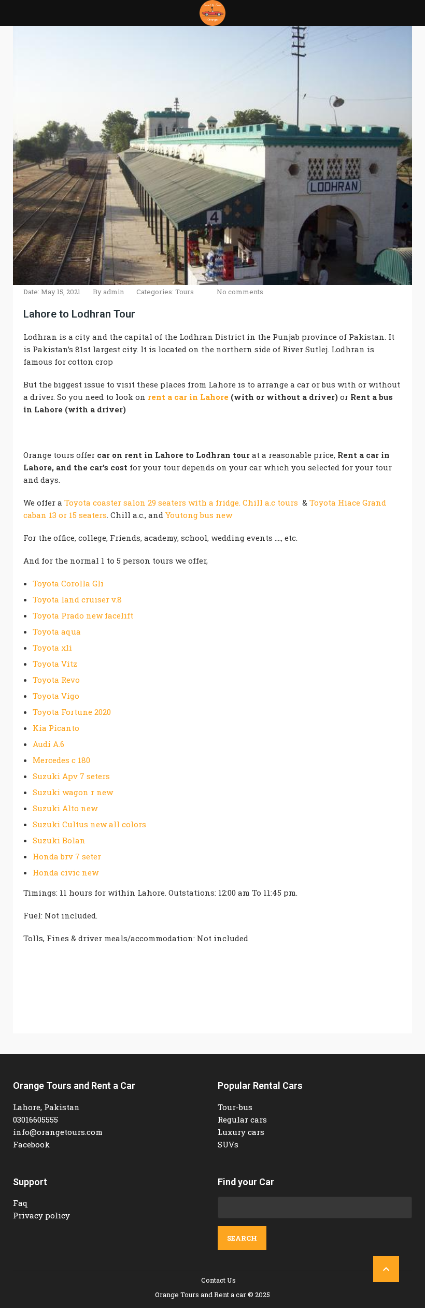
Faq (20, 1203)
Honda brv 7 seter (67, 856)
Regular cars (242, 1119)
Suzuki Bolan (59, 840)
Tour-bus (235, 1107)
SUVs (228, 1144)
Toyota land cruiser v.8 (77, 599)
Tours (184, 291)
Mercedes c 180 (61, 760)
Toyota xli (52, 647)
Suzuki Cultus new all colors (89, 824)
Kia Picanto (56, 728)
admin (113, 291)
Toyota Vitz (55, 663)
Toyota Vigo (56, 696)
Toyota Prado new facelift (83, 615)
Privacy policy (41, 1215)
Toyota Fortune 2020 (72, 712)
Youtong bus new (198, 515)
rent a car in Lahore (188, 397)
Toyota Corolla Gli (68, 583)
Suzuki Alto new (65, 808)
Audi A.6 (48, 744)
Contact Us (218, 1280)
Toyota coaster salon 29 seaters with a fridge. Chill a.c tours (181, 502)
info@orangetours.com (58, 1132)
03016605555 (35, 1119)
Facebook (31, 1144)
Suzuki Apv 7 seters (71, 776)
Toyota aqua (57, 631)
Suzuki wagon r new (73, 792)
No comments (240, 291)
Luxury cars (241, 1132)
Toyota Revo (56, 679)
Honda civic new (65, 872)
